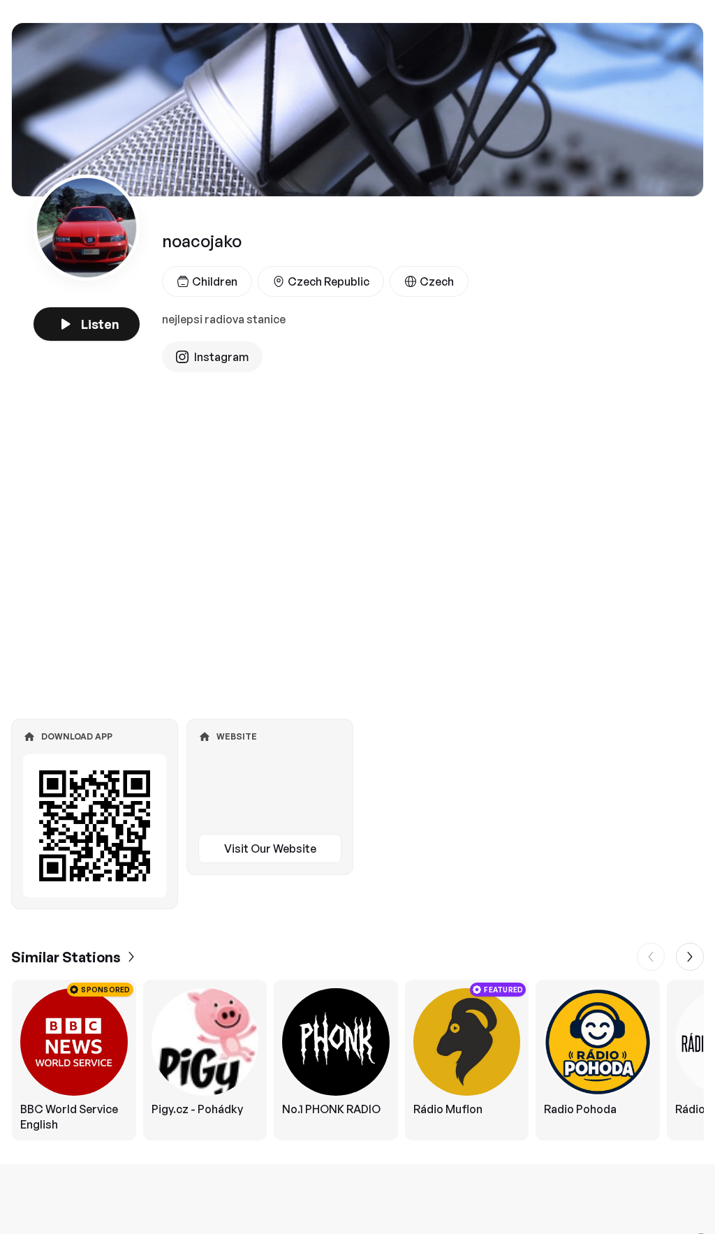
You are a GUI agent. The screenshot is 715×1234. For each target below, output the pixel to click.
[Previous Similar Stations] (651, 957)
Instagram (221, 357)
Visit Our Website (270, 848)
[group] (357, 1060)
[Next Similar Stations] (690, 957)
